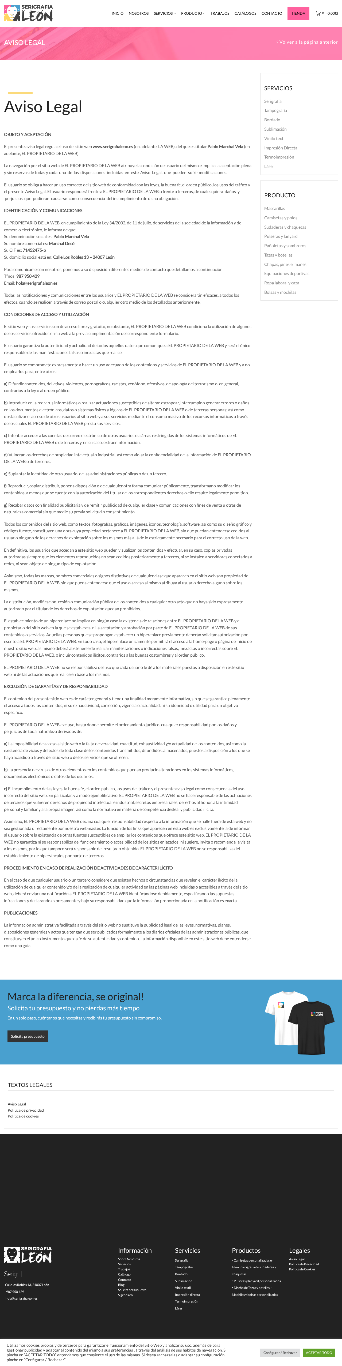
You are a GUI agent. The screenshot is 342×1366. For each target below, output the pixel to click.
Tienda (298, 13)
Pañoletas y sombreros (285, 245)
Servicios (163, 13)
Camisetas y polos (280, 217)
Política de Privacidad (304, 1264)
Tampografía (275, 110)
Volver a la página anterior (308, 42)
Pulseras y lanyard (281, 236)
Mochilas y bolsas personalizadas (255, 1295)
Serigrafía (273, 101)
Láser (269, 166)
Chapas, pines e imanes (285, 264)
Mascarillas (274, 208)
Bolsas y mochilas (280, 292)
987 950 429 (14, 1292)
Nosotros (139, 13)
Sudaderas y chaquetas (285, 226)
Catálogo (124, 1274)
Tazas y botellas (278, 254)
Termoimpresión (279, 156)
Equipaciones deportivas (286, 273)
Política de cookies (23, 1116)
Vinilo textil (275, 138)
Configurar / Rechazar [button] (280, 1352)
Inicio (117, 13)
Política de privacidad (26, 1110)
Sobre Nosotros (129, 1259)
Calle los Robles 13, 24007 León (26, 1285)
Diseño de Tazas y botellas (252, 1288)
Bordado (272, 119)
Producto (191, 13)
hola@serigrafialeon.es (21, 1298)
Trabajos (220, 13)
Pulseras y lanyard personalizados (257, 1281)
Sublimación (275, 128)
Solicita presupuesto (132, 1290)
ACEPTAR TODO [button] (319, 1352)
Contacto (272, 13)
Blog (121, 1285)
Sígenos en (125, 1295)
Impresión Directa (280, 147)
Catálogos (245, 13)
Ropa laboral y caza (281, 282)
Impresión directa (187, 1295)
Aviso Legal (17, 1104)
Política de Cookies (302, 1269)
